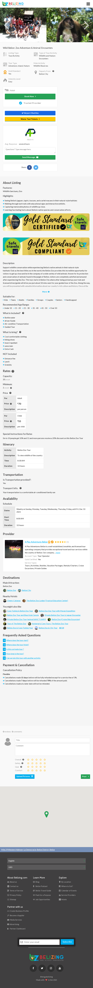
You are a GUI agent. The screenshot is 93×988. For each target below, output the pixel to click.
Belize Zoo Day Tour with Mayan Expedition (57, 611)
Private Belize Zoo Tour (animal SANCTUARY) (26, 619)
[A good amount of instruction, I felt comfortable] (40, 763)
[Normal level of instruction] (36, 763)
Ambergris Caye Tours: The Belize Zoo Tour (50, 623)
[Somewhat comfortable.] (32, 770)
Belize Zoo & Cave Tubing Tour (20, 628)
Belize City (26, 590)
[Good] (40, 759)
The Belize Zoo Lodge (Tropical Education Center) (47, 600)
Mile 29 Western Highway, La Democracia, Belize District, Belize (28, 849)
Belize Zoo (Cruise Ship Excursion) (66, 619)
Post (84, 776)
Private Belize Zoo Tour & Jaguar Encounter (63, 615)
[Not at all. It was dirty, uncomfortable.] (28, 770)
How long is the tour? (15, 653)
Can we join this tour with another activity (23, 658)
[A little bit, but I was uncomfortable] (32, 763)
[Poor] (32, 759)
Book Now (29, 96)
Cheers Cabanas (14, 600)
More (44, 291)
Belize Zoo (11, 590)
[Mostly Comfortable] (36, 770)
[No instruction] (28, 763)
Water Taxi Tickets (29, 119)
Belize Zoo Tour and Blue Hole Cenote (23, 615)
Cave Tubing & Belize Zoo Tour (20, 611)
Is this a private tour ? (15, 649)
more (58, 552)
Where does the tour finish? (17, 644)
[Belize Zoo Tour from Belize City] (29, 167)
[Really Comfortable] (40, 770)
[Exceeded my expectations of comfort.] (45, 770)
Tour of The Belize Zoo (16, 623)
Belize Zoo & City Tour (48, 628)
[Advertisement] (46, 705)
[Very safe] (45, 763)
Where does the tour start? (17, 640)
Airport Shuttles (31, 113)
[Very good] (45, 759)
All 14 (61, 628)
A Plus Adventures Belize (36, 542)
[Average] (36, 759)
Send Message (28, 157)
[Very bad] (28, 759)
